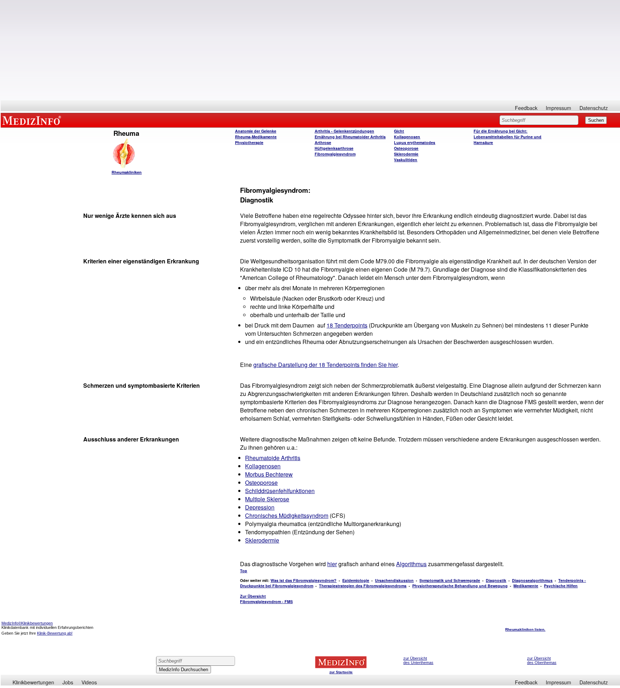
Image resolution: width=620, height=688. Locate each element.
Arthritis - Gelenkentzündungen (344, 131)
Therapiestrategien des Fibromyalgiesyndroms (363, 585)
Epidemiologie (355, 580)
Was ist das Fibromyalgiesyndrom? (304, 580)
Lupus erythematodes (414, 142)
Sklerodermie (406, 154)
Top (243, 570)
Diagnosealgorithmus (532, 580)
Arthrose (323, 142)
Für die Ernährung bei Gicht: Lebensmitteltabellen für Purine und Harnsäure (507, 136)
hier (332, 564)
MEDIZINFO (33, 120)
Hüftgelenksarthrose (334, 148)
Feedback (526, 107)
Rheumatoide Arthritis (272, 458)
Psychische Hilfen (561, 585)
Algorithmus (411, 564)
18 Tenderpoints (347, 325)
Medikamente (525, 585)
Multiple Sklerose (267, 499)
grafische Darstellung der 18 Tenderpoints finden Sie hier (325, 364)
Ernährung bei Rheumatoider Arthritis (350, 136)
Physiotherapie (249, 142)
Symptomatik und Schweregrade (449, 580)
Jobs (67, 682)
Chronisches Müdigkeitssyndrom (286, 515)
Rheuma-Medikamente (256, 136)
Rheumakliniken (127, 172)
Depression (259, 507)
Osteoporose (406, 148)
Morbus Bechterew (269, 474)
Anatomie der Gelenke (255, 131)
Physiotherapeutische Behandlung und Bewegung (460, 585)
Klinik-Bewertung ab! (54, 633)
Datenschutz (593, 107)
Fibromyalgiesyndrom (335, 154)
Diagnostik (496, 580)
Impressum (558, 107)
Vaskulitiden (405, 159)
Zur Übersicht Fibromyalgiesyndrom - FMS (266, 598)
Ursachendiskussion (394, 580)
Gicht (399, 131)
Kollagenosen (407, 136)
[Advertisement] (310, 50)
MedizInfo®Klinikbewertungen (27, 623)
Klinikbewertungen (33, 682)
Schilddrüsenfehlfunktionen (280, 491)
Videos (89, 682)
